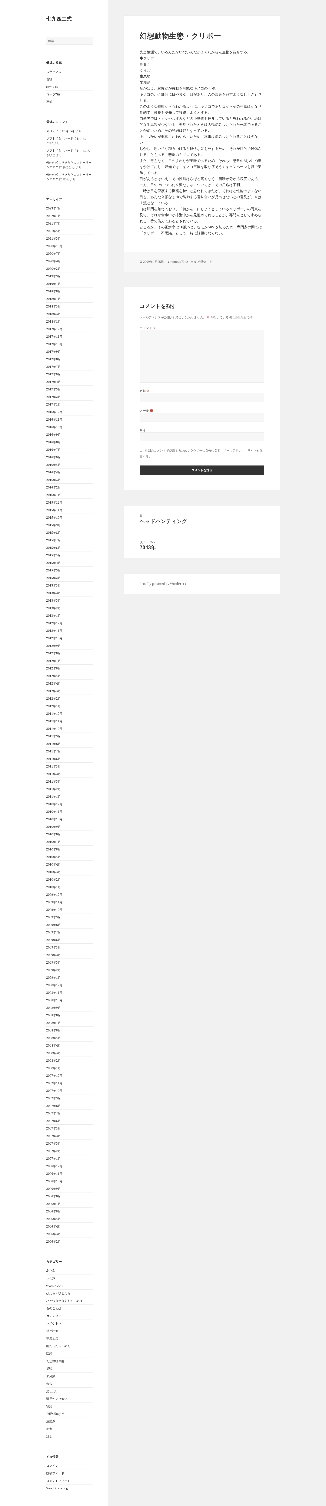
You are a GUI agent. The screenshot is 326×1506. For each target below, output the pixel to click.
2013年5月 (53, 585)
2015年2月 (53, 578)
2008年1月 (53, 1068)
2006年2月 (53, 1241)
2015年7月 (53, 540)
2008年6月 (53, 1030)
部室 (49, 1429)
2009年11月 (54, 902)
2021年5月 (53, 231)
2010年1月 (53, 887)
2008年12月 (54, 985)
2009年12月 (54, 895)
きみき (70, 131)
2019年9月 (53, 276)
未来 (49, 1384)
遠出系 (50, 1421)
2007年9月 (53, 1098)
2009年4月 (53, 955)
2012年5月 (53, 676)
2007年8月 (53, 1106)
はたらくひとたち (58, 1293)
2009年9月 (53, 917)
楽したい (52, 1391)
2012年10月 (54, 638)
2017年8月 (53, 359)
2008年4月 (53, 1045)
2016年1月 (53, 495)
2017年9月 (53, 352)
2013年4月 (53, 593)
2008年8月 (53, 1015)
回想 (49, 1353)
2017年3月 (53, 389)
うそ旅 (50, 1278)
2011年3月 (53, 781)
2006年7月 (53, 1204)
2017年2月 (53, 397)
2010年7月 (53, 842)
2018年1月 (53, 321)
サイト (144, 430)
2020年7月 (53, 254)
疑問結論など (55, 1414)
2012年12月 (54, 623)
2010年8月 (53, 834)
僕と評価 (52, 1331)
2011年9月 (53, 736)
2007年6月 (53, 1121)
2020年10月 (54, 246)
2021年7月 (53, 223)
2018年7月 (53, 299)
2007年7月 (53, 1113)
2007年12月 (54, 1076)
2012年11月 (54, 631)
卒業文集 (52, 1338)
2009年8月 (53, 925)
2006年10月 (54, 1181)
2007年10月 (54, 1091)
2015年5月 (53, 555)
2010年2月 (53, 879)
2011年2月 (53, 789)
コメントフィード (58, 1481)
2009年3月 (53, 962)
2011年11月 (54, 721)
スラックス (53, 72)
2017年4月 (53, 382)
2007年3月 (53, 1143)
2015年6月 (53, 548)
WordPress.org (57, 1488)
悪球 (49, 102)
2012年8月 (53, 653)
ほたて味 (52, 87)
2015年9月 (53, 525)
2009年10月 (54, 910)
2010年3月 (53, 872)
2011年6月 (53, 759)
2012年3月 (53, 691)
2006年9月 (53, 1189)
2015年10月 (54, 517)
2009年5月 (53, 947)
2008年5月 (53, 1038)
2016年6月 (53, 457)
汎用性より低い (56, 1399)
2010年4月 (53, 864)
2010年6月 (53, 849)
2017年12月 (54, 329)
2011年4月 (53, 774)
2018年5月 (53, 306)
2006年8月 (53, 1196)
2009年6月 (53, 940)
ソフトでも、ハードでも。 (64, 138)
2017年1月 (53, 404)
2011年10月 (54, 729)
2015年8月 (53, 533)
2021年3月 (53, 238)
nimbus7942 (179, 262)
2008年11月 (54, 993)
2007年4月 (53, 1136)
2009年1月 (53, 977)
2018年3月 (53, 314)
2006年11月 (54, 1174)
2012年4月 (53, 683)
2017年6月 (53, 374)
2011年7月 (53, 751)
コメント (148, 328)
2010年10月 (54, 819)
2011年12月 (54, 714)
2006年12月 (54, 1166)
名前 (145, 391)
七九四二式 (59, 18)
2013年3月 (53, 600)
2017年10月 (54, 344)
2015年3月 (53, 570)
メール (146, 410)
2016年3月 (53, 480)
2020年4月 (53, 261)
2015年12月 (54, 502)
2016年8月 (53, 442)
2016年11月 (54, 419)
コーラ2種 (53, 94)
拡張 (49, 1368)
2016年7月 (53, 450)
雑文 (49, 1436)
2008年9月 (53, 1008)
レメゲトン (53, 1323)
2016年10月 (54, 427)
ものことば (53, 1308)
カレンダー (53, 1316)
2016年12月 (54, 412)
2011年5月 (53, 766)
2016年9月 (53, 434)
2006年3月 (53, 1234)
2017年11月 (54, 336)
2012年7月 (53, 661)
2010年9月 (53, 827)
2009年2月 (53, 970)
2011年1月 (53, 796)
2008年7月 (53, 1023)
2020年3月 (53, 269)
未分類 (50, 1376)
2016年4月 (53, 472)
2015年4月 (53, 563)
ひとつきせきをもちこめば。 (65, 1301)
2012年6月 (53, 668)
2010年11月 (54, 812)
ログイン (52, 1466)
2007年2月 (53, 1151)
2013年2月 (53, 608)
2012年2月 (53, 698)
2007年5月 (53, 1128)
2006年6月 (53, 1211)
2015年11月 (54, 510)
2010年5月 (53, 857)
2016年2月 (53, 487)
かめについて (55, 1286)
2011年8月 (53, 744)
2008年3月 (53, 1053)
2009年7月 (53, 932)
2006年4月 (53, 1226)
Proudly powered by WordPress (163, 584)
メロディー (53, 131)
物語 (49, 1406)
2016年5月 (53, 465)
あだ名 (50, 1270)
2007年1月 (53, 1158)
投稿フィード (55, 1473)
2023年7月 (53, 208)
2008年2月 (53, 1060)
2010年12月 (54, 804)
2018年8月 (53, 291)
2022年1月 (53, 216)
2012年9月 (53, 646)
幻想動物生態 (55, 1361)
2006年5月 (53, 1219)
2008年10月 (54, 1000)
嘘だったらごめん (58, 1346)
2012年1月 (53, 706)
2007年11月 (54, 1083)
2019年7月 (53, 284)
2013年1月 (53, 615)
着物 (49, 79)
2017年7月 (53, 367)
